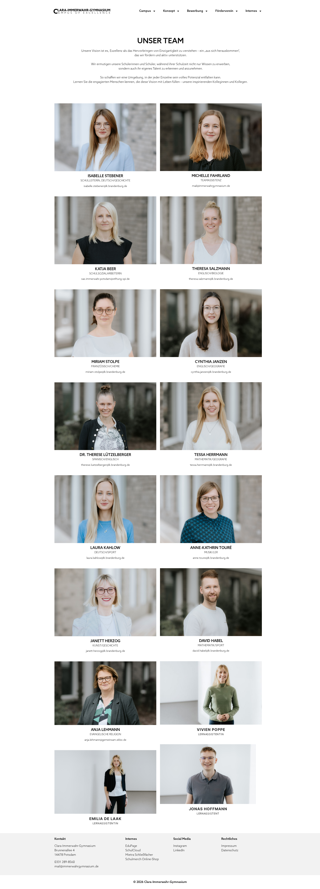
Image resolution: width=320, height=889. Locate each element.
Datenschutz (229, 850)
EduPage (131, 846)
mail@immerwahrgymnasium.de (76, 866)
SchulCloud (133, 850)
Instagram (180, 846)
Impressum (229, 846)
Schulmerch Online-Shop (142, 859)
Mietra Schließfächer (139, 854)
